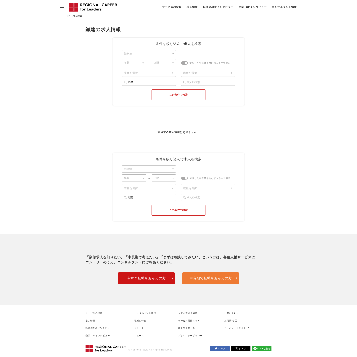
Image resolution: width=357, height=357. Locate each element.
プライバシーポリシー (190, 335)
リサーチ (139, 328)
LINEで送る (263, 348)
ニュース (139, 335)
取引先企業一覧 (186, 328)
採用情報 (229, 320)
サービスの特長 (172, 6)
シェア (222, 348)
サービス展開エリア (189, 320)
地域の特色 (140, 320)
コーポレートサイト (235, 328)
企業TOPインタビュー (253, 6)
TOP (67, 16)
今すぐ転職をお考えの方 (146, 278)
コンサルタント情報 (284, 6)
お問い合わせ (231, 313)
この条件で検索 (178, 94)
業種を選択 (131, 72)
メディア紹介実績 (187, 313)
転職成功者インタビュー (218, 6)
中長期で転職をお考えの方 (210, 278)
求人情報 (192, 6)
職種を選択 (190, 72)
